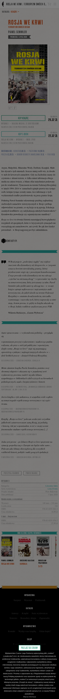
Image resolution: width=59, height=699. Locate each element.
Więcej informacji (29, 697)
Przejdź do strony (29, 647)
